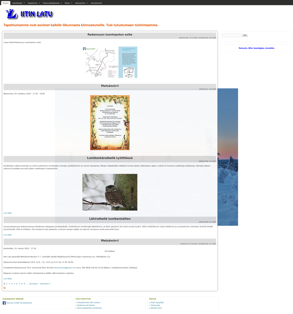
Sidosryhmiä (79, 3)
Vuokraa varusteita (86, 305)
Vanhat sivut (156, 308)
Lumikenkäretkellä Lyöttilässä (110, 158)
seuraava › (34, 284)
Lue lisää (8, 213)
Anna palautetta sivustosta (89, 308)
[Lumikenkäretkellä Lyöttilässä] (110, 192)
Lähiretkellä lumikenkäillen (110, 218)
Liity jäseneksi (96, 3)
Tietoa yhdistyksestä (50, 3)
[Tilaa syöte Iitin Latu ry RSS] (4, 288)
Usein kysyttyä (157, 302)
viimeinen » (45, 284)
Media (66, 3)
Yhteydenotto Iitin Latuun (88, 302)
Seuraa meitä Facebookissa (19, 303)
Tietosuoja (155, 305)
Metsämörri (110, 85)
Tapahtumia (31, 3)
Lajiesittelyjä (16, 3)
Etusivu (6, 3)
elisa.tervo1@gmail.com (65, 268)
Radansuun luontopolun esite (110, 34)
